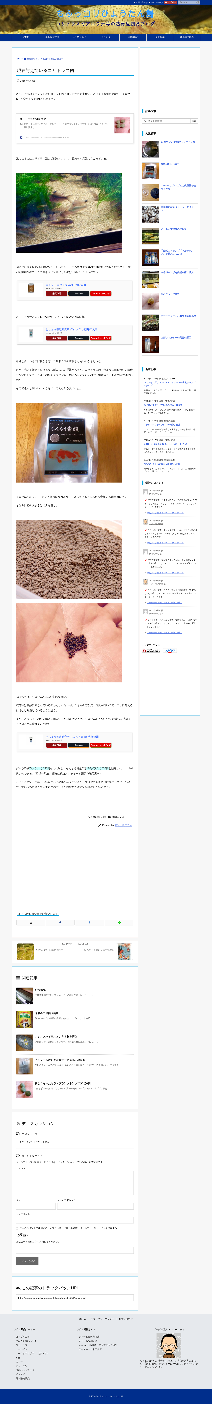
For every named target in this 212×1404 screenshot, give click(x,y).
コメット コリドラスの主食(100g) (66, 284)
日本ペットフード (25, 1370)
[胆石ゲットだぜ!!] (150, 302)
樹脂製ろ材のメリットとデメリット (178, 209)
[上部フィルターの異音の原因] (150, 345)
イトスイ (20, 1374)
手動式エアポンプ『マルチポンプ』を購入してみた (177, 252)
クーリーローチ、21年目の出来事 (178, 315)
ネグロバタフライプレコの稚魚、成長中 (163, 405)
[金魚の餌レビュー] (150, 172)
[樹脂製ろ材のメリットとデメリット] (150, 215)
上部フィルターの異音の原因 (176, 337)
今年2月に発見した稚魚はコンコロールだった (166, 444)
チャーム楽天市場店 (89, 1336)
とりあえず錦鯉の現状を (173, 229)
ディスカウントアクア (90, 1349)
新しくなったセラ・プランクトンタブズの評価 (63, 1083)
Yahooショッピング (100, 293)
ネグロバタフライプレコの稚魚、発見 (162, 424)
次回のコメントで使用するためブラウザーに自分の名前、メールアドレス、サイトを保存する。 (69, 1228)
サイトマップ (157, 2)
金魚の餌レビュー (170, 163)
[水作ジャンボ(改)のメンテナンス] (150, 150)
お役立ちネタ (33, 59)
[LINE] (119, 922)
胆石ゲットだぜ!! (170, 294)
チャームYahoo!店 (88, 1341)
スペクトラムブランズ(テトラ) (32, 1353)
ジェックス (21, 1345)
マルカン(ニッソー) (26, 1341)
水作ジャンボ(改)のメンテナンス (178, 142)
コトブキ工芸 (23, 1336)
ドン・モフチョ (123, 825)
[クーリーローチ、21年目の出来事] (150, 324)
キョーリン (21, 1366)
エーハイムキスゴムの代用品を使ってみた (178, 187)
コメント (20, 1168)
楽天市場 (57, 293)
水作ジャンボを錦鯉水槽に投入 (177, 272)
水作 (18, 1357)
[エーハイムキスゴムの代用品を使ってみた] (150, 193)
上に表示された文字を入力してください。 (38, 1241)
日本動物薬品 (23, 1378)
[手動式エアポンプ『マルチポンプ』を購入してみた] (150, 259)
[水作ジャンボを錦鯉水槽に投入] (150, 280)
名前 (19, 1200)
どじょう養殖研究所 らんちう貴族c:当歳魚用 (72, 736)
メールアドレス (66, 1200)
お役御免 (40, 989)
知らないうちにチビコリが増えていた (162, 463)
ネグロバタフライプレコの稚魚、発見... (164, 602)
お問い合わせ (142, 2)
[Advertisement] (75, 870)
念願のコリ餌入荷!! (46, 1013)
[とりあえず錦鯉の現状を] (150, 237)
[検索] (197, 2)
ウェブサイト (23, 1214)
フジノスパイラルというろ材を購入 (56, 1036)
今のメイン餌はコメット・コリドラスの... (165, 513)
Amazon (79, 293)
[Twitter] (30, 922)
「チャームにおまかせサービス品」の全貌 (60, 1060)
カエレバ (58, 288)
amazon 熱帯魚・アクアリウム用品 (98, 1345)
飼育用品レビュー (54, 59)
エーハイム (21, 1349)
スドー (19, 1361)
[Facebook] (60, 922)
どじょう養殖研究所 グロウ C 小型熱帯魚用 (71, 329)
